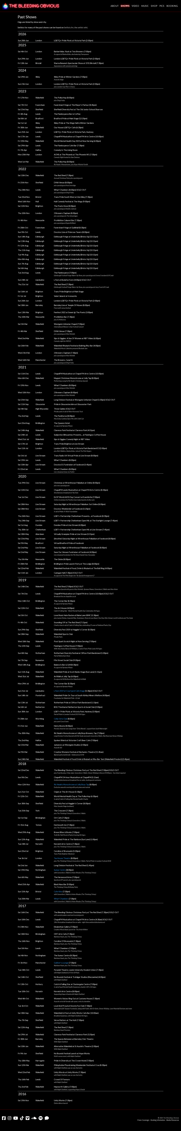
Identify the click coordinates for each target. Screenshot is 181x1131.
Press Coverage (143, 1120)
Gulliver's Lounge (61, 963)
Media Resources (172, 1120)
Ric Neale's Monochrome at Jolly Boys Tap (71, 784)
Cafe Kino (58, 891)
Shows (125, 6)
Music (145, 6)
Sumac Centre (60, 870)
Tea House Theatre (62, 858)
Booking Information (158, 1120)
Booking (172, 6)
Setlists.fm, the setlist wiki (75, 27)
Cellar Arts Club (60, 719)
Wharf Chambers (61, 899)
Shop (154, 6)
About (115, 6)
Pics (161, 6)
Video (135, 6)
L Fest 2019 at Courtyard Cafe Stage (69, 691)
